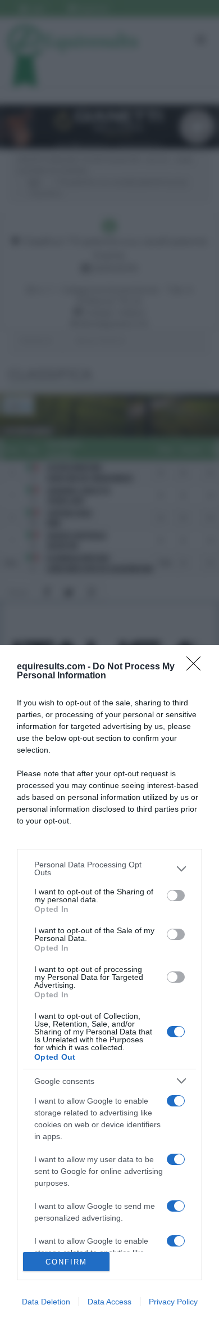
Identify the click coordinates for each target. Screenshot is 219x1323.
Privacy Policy (173, 1301)
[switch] (176, 895)
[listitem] (109, 868)
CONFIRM (66, 1262)
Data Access (109, 1301)
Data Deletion (46, 1301)
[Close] (197, 667)
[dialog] (109, 984)
